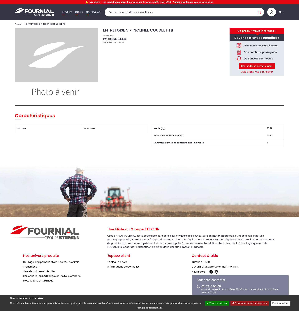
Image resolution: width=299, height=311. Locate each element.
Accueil (18, 24)
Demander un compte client (257, 66)
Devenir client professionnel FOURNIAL (215, 266)
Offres (79, 12)
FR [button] (280, 12)
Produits (67, 12)
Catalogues (93, 12)
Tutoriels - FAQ (201, 262)
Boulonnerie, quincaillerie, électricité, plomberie (52, 276)
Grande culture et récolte (39, 271)
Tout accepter (218, 303)
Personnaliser (280, 303)
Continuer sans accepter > (250, 303)
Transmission (31, 266)
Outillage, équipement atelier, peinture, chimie (51, 262)
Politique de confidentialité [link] (150, 307)
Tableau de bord (117, 262)
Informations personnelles (123, 266)
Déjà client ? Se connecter (257, 72)
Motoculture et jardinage (38, 280)
